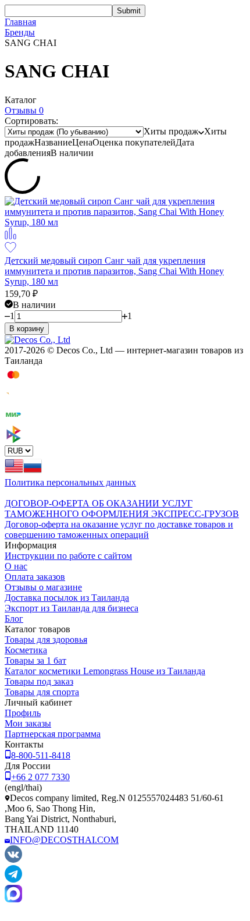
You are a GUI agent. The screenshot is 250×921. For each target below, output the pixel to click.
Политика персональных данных (70, 482)
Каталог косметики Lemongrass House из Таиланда (105, 671)
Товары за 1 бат (35, 660)
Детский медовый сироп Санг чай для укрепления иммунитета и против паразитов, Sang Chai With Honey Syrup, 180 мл (114, 271)
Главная (20, 22)
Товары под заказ (39, 681)
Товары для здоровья (46, 639)
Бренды (20, 32)
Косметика (26, 650)
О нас (16, 566)
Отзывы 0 (24, 110)
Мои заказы (28, 723)
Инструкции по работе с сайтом (68, 556)
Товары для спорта (42, 692)
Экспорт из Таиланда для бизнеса (71, 608)
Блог (14, 619)
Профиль (23, 713)
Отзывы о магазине (43, 587)
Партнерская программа (53, 734)
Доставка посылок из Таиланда (67, 598)
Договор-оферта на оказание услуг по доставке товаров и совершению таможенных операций (119, 529)
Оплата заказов (35, 577)
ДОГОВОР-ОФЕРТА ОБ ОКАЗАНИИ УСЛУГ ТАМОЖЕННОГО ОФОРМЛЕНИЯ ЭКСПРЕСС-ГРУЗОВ (122, 508)
